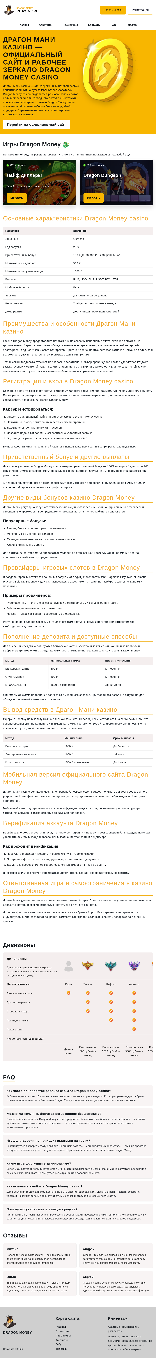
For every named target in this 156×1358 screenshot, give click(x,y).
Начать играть (112, 9)
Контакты (94, 25)
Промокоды (70, 25)
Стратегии (45, 25)
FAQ (113, 25)
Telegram (131, 25)
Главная (24, 25)
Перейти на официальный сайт (36, 124)
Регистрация (140, 9)
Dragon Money (17, 1332)
